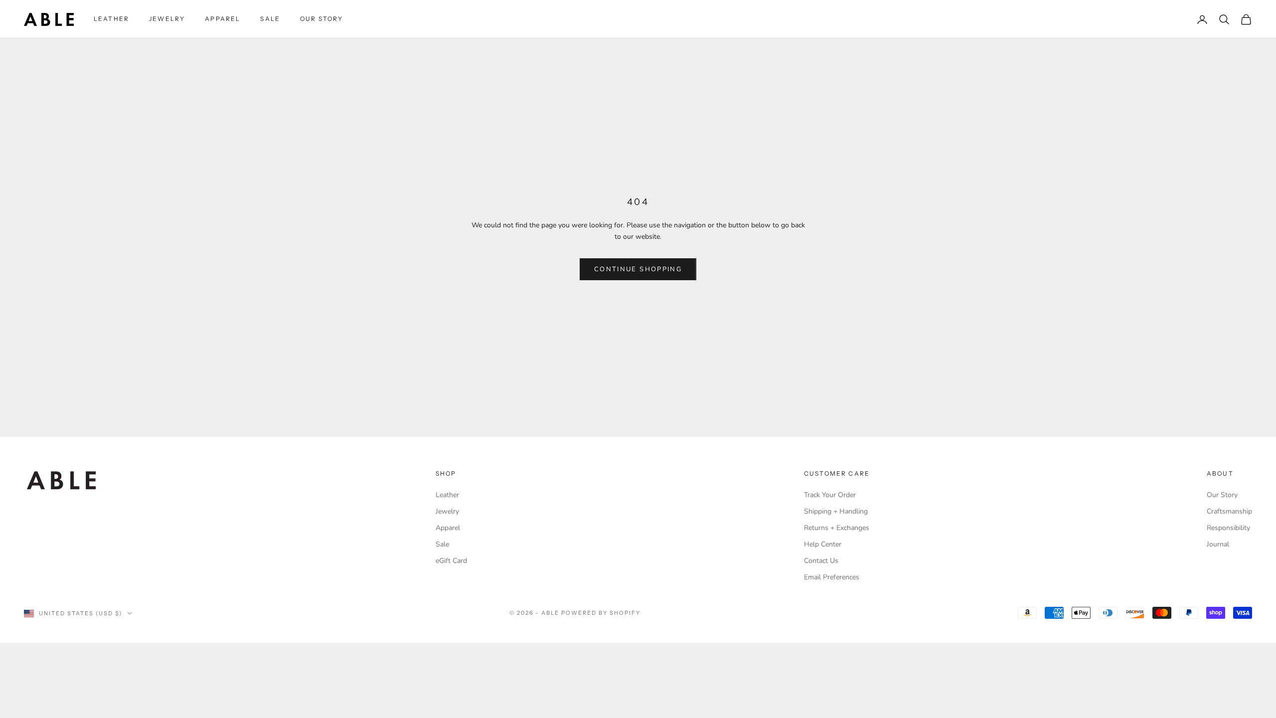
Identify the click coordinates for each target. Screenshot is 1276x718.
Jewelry (447, 511)
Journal (1218, 544)
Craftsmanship (1229, 511)
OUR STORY (321, 18)
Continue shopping (638, 269)
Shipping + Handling (836, 511)
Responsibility (1228, 528)
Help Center (822, 544)
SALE (270, 18)
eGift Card (451, 560)
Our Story (1222, 495)
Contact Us (821, 560)
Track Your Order (830, 495)
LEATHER (111, 18)
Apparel (448, 528)
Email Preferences (831, 577)
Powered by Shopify (600, 612)
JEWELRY (167, 18)
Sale (442, 544)
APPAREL (222, 18)
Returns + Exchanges (836, 528)
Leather (447, 495)
